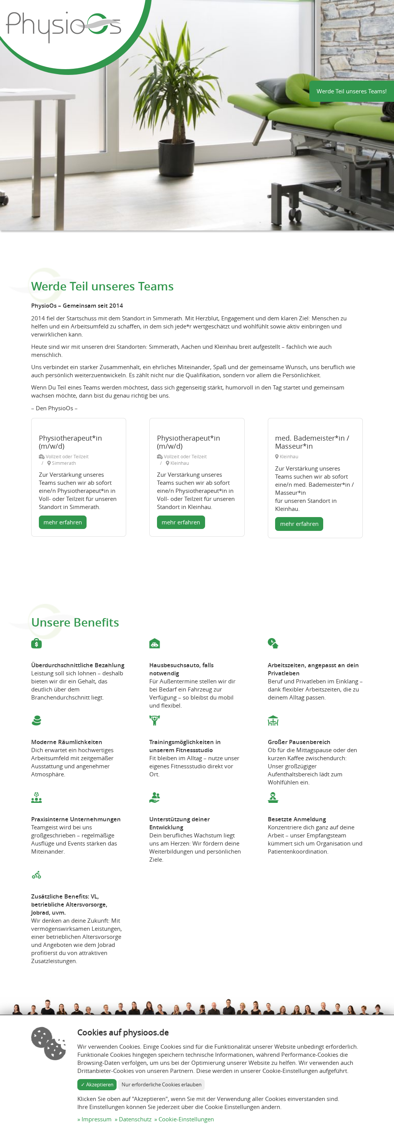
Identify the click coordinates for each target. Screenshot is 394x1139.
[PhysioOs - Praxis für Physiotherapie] (63, 27)
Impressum (97, 1119)
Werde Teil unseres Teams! (352, 91)
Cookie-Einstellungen (186, 1119)
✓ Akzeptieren (97, 1084)
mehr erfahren (62, 522)
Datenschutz (135, 1119)
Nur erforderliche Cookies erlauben (162, 1084)
